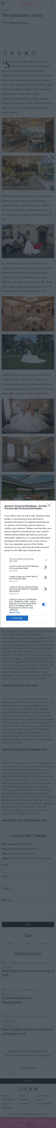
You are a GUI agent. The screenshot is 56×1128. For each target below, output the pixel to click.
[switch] (44, 567)
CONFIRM (17, 618)
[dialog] (28, 564)
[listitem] (28, 560)
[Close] (50, 506)
